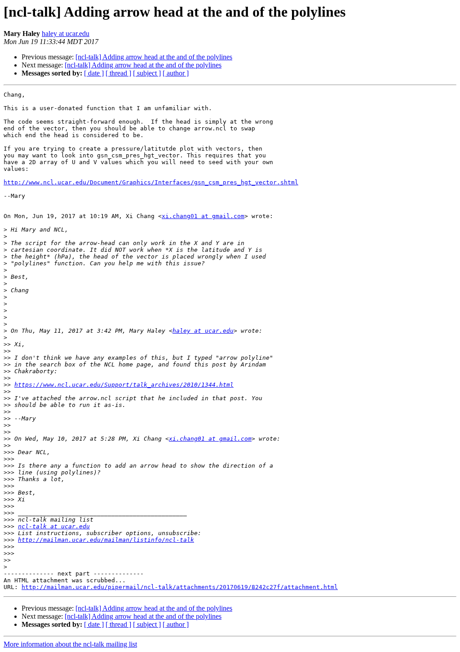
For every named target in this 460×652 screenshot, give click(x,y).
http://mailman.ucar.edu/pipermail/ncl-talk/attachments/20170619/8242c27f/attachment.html (180, 587)
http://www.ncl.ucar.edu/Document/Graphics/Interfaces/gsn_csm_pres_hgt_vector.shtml (151, 182)
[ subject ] (147, 73)
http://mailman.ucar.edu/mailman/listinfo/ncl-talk (106, 539)
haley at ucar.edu (65, 33)
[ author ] (176, 73)
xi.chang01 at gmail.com (203, 216)
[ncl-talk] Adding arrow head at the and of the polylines (153, 57)
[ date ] (94, 73)
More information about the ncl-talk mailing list (70, 644)
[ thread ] (118, 73)
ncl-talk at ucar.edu (54, 526)
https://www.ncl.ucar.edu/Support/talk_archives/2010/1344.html (124, 384)
